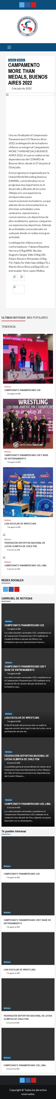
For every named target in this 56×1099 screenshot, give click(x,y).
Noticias (21, 60)
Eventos (12, 60)
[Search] (51, 47)
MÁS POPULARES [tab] (37, 317)
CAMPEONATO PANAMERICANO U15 (22, 390)
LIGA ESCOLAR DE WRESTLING (20, 523)
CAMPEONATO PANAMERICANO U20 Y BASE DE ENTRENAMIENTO (25, 668)
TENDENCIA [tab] (8, 327)
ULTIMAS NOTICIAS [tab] (13, 317)
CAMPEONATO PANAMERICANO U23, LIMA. (25, 565)
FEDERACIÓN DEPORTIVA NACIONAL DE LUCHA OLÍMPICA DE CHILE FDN (24, 544)
